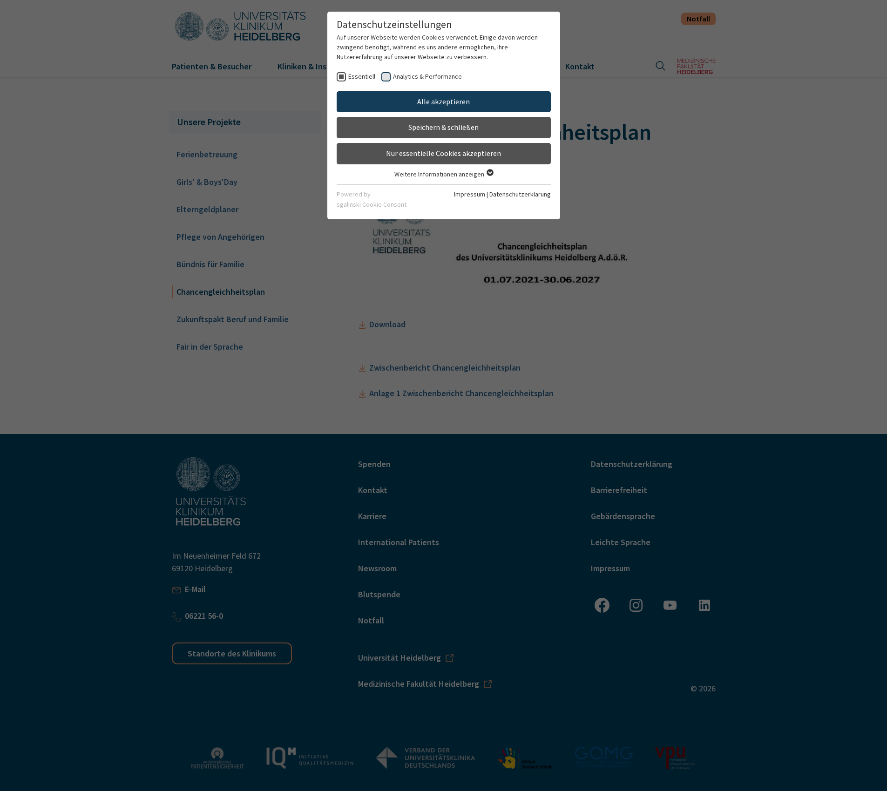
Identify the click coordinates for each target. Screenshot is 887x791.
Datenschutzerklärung (520, 194)
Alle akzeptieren (443, 101)
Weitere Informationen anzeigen (440, 174)
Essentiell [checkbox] (361, 76)
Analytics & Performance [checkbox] (427, 76)
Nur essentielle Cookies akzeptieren (443, 153)
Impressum (469, 194)
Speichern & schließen (443, 127)
